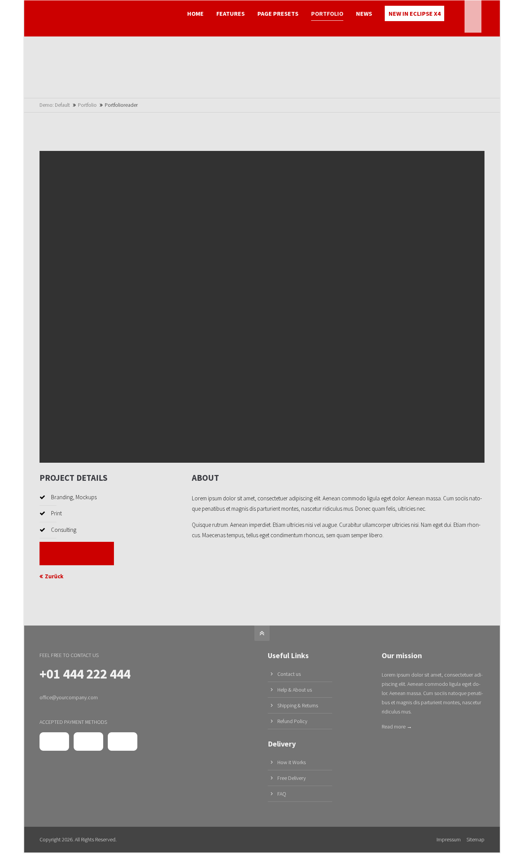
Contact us (289, 673)
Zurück (54, 576)
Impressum (449, 839)
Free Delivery (291, 778)
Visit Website (76, 553)
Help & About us (294, 689)
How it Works (291, 762)
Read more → (397, 726)
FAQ (281, 793)
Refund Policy (292, 721)
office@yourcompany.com (69, 697)
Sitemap (475, 839)
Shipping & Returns (297, 705)
